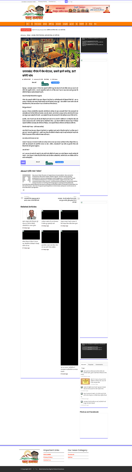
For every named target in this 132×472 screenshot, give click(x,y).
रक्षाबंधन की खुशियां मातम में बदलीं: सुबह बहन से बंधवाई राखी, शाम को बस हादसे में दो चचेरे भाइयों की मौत (95, 388)
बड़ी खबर (45, 24)
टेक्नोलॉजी (81, 24)
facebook (56, 82)
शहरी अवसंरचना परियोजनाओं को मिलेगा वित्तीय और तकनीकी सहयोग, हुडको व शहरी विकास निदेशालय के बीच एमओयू (94, 372)
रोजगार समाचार (38, 24)
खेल (76, 24)
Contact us (52, 1)
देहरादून (28, 35)
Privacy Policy (42, 1)
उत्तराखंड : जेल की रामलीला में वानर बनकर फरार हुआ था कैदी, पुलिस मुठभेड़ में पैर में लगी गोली (67, 199)
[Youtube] (71, 2)
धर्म (86, 24)
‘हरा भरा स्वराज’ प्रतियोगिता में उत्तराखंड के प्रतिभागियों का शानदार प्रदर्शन (69, 369)
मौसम (95, 24)
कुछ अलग (72, 24)
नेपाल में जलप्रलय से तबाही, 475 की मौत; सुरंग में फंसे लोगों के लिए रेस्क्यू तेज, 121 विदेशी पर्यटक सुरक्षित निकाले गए (94, 395)
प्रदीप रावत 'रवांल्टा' (27, 79)
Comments (99, 364)
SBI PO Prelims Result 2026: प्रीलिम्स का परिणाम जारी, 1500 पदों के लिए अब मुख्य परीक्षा (52, 29)
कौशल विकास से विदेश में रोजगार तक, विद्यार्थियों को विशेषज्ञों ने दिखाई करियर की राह (30, 244)
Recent (83, 364)
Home (24, 35)
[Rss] (68, 2)
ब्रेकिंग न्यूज (51, 24)
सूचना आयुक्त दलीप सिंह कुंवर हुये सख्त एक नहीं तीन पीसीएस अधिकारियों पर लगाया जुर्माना (30, 223)
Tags (83, 368)
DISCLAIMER (47, 454)
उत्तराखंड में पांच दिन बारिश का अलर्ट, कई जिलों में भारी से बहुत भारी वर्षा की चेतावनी (95, 402)
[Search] (66, 1)
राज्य (27, 24)
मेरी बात (90, 24)
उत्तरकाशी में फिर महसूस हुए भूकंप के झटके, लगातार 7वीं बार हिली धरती (32, 198)
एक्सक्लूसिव (65, 24)
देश (32, 24)
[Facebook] (70, 2)
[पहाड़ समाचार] (33, 12)
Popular (90, 364)
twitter (70, 457)
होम (23, 24)
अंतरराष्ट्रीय (58, 24)
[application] (94, 45)
